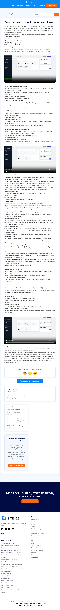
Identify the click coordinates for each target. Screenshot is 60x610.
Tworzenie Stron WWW (7, 543)
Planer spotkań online (7, 585)
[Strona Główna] (6, 5)
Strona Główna (35, 519)
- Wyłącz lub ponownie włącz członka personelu (15, 427)
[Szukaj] (56, 14)
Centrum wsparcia (36, 545)
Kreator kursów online (7, 580)
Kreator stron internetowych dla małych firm (13, 569)
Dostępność (39, 605)
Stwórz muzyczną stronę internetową (11, 562)
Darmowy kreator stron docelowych (11, 550)
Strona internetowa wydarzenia (9, 559)
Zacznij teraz (52, 5)
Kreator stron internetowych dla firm (11, 552)
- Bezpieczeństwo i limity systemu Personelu (16, 422)
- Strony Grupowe (11, 392)
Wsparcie (28, 5)
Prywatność (26, 605)
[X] (5, 529)
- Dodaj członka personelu (14, 409)
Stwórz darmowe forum (7, 578)
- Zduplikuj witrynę (12, 398)
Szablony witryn (35, 531)
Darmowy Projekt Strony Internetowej (11, 589)
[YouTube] (12, 529)
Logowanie (41, 5)
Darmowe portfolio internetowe (9, 566)
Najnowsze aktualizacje (37, 536)
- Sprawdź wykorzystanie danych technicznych (20, 395)
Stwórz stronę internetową (16, 465)
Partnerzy (33, 552)
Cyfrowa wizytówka (6, 571)
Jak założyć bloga (6, 576)
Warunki (20, 605)
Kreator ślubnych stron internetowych (11, 564)
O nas (33, 543)
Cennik (12, 5)
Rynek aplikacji (37, 533)
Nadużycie (32, 605)
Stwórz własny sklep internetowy (10, 545)
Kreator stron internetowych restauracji (12, 583)
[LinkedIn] (9, 529)
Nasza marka (34, 557)
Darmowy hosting (6, 587)
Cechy (33, 524)
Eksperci (33, 555)
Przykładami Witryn (36, 529)
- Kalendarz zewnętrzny (13, 418)
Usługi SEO (4, 592)
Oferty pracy (37, 550)
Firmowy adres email (6, 573)
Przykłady (20, 5)
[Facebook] (2, 529)
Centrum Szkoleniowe (37, 548)
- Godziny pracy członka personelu (13, 414)
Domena (3, 548)
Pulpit (11, 14)
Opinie (33, 526)
